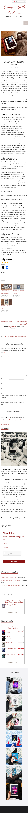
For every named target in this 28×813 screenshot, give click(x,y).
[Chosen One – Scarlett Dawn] (14, 43)
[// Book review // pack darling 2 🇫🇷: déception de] (14, 721)
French (17, 1)
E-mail (3, 383)
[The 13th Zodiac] (3, 638)
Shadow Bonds (8, 642)
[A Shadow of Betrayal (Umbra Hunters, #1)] (3, 650)
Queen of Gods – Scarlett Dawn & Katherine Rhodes (5, 292)
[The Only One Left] (3, 632)
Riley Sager (8, 632)
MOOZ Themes (10, 810)
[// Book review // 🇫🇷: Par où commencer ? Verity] (14, 738)
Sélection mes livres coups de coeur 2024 (10, 585)
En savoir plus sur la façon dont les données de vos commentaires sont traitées (13, 422)
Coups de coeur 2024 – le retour (8, 577)
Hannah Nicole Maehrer (10, 605)
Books (14, 59)
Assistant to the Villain (10, 604)
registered (12, 327)
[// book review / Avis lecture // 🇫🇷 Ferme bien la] (14, 774)
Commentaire (4, 356)
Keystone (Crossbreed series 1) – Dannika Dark (6, 307)
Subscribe (14, 561)
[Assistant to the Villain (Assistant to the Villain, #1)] (3, 605)
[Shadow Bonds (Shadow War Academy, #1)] (3, 644)
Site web (3, 388)
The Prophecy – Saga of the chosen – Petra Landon (18, 292)
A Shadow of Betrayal (10, 648)
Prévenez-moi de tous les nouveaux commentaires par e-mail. (13, 396)
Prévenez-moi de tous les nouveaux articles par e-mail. (13, 403)
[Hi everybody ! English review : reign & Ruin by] (14, 703)
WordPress (23, 810)
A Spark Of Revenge (10, 654)
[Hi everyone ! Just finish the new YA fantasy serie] (14, 685)
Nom (2, 378)
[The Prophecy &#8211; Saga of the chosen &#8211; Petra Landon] (18, 287)
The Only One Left (9, 631)
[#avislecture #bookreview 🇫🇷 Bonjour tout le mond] (14, 791)
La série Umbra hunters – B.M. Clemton (10, 580)
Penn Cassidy (8, 638)
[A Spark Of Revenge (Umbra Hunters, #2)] (3, 656)
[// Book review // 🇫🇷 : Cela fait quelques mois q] (14, 756)
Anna (17, 67)
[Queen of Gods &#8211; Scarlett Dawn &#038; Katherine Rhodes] (6, 287)
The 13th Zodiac (9, 636)
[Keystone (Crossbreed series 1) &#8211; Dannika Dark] (6, 302)
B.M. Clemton (8, 649)
